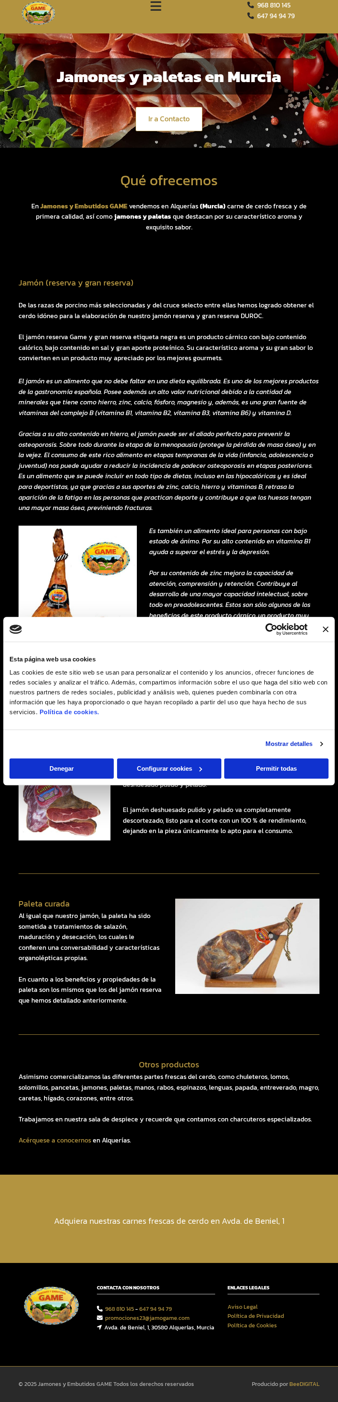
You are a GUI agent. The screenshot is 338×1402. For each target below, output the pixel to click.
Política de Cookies (252, 1325)
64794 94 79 (276, 16)
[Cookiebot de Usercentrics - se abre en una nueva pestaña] (271, 629)
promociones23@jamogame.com (147, 1318)
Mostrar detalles (289, 743)
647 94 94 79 (155, 1309)
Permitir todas (276, 768)
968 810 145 (274, 5)
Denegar (61, 768)
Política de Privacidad (256, 1316)
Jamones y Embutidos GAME (83, 206)
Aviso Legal (243, 1307)
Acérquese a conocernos (55, 1140)
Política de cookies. (69, 711)
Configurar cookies (164, 768)
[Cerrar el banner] (326, 629)
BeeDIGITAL (304, 1384)
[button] (169, 119)
